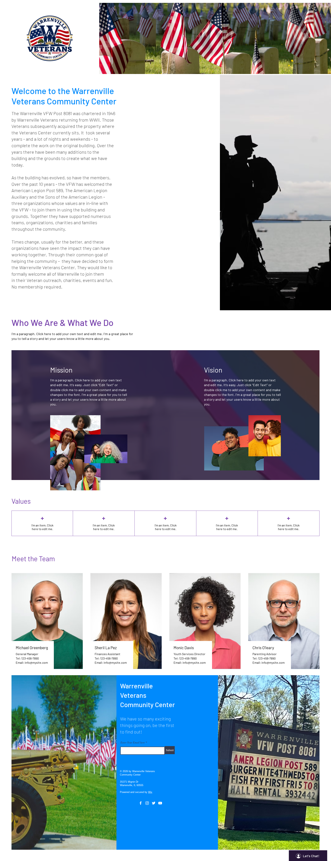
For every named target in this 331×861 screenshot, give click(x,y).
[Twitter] (153, 803)
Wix (150, 792)
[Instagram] (147, 803)
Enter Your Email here (132, 742)
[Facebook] (140, 803)
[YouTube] (160, 803)
